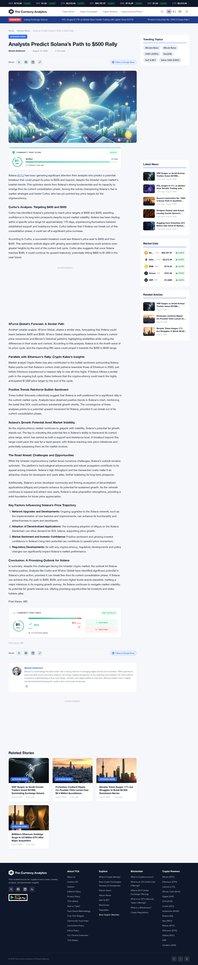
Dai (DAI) (168, 54)
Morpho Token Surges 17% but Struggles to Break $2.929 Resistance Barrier (116, 790)
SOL (20, 175)
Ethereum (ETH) (169, 882)
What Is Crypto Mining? (109, 877)
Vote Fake (103, 629)
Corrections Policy (75, 925)
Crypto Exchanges (88, 11)
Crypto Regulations (139, 912)
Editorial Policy (74, 891)
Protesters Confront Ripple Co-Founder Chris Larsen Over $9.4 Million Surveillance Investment (171, 320)
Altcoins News (23, 31)
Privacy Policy (73, 896)
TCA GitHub (72, 901)
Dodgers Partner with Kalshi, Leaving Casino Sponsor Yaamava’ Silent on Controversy (170, 214)
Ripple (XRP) (168, 896)
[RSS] (32, 889)
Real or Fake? (73, 906)
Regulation (104, 910)
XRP (164, 940)
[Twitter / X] (11, 889)
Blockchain (104, 905)
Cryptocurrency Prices (131, 11)
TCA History (72, 940)
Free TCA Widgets (75, 916)
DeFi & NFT (150, 60)
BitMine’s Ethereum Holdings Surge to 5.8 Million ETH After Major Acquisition (28, 837)
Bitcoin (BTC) (168, 877)
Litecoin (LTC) (168, 887)
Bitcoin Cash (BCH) (171, 891)
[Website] (26, 686)
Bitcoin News (170, 48)
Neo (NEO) (167, 921)
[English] (169, 12)
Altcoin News (105, 895)
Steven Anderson (33, 667)
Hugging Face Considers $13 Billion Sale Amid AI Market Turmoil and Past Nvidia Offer (171, 226)
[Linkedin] (33, 62)
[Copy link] (39, 62)
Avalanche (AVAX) (170, 911)
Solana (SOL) (168, 935)
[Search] (162, 11)
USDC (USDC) (151, 54)
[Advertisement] (65, 292)
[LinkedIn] (25, 889)
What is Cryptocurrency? (142, 877)
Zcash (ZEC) (168, 906)
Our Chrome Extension (77, 935)
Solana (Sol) (167, 916)
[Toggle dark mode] (186, 11)
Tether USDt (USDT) (170, 60)
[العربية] (180, 12)
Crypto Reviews (110, 11)
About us (71, 877)
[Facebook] (26, 62)
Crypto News (68, 11)
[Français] (174, 12)
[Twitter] (19, 62)
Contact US (72, 882)
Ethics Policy (73, 930)
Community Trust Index (78, 921)
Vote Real (103, 622)
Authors (70, 887)
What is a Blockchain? (141, 907)
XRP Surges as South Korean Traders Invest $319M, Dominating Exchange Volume (28, 790)
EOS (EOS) (167, 901)
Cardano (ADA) (169, 945)
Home (11, 31)
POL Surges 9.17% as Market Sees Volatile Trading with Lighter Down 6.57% (90, 19)
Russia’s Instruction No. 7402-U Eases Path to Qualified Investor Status (171, 201)
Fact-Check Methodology (78, 911)
